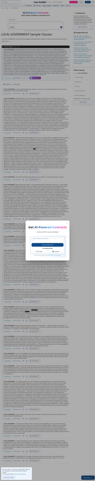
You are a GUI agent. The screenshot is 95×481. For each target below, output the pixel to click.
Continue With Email (47, 245)
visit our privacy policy (19, 474)
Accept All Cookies (9, 477)
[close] (67, 223)
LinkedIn (56, 251)
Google (40, 251)
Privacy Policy (58, 255)
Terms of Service (50, 255)
